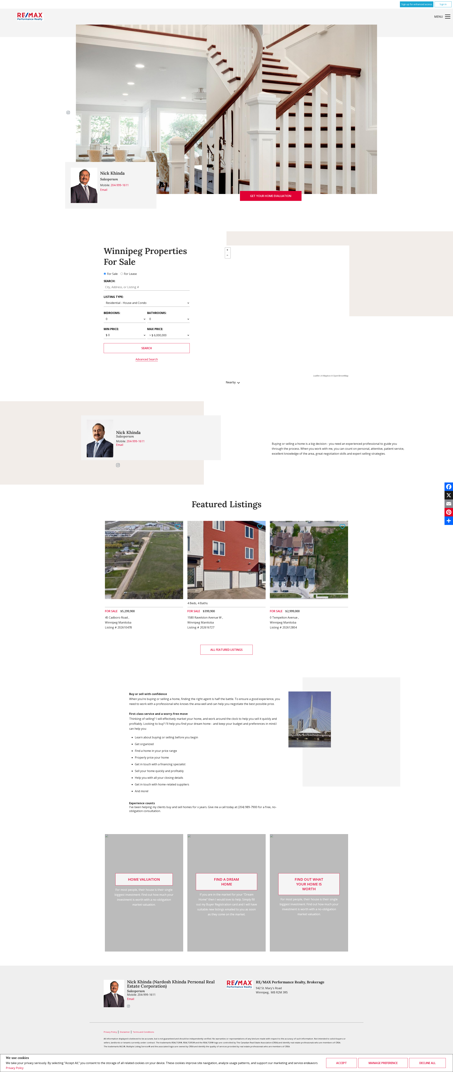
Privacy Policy (15, 1068)
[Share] (449, 520)
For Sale (112, 274)
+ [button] (227, 250)
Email (103, 190)
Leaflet (316, 375)
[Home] (30, 16)
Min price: (111, 329)
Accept (341, 1063)
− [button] (227, 255)
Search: (109, 281)
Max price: (155, 329)
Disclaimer (125, 1032)
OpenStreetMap (340, 375)
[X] (449, 495)
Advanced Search (147, 359)
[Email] (449, 503)
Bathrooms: (156, 313)
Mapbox (327, 375)
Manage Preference (383, 1063)
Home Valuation (144, 879)
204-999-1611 (120, 185)
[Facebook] (449, 486)
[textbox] (147, 287)
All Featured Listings (226, 650)
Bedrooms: (112, 313)
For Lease (130, 274)
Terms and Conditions (143, 1032)
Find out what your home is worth (309, 884)
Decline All (427, 1063)
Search (146, 348)
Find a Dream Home (226, 882)
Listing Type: (113, 297)
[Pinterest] (449, 512)
